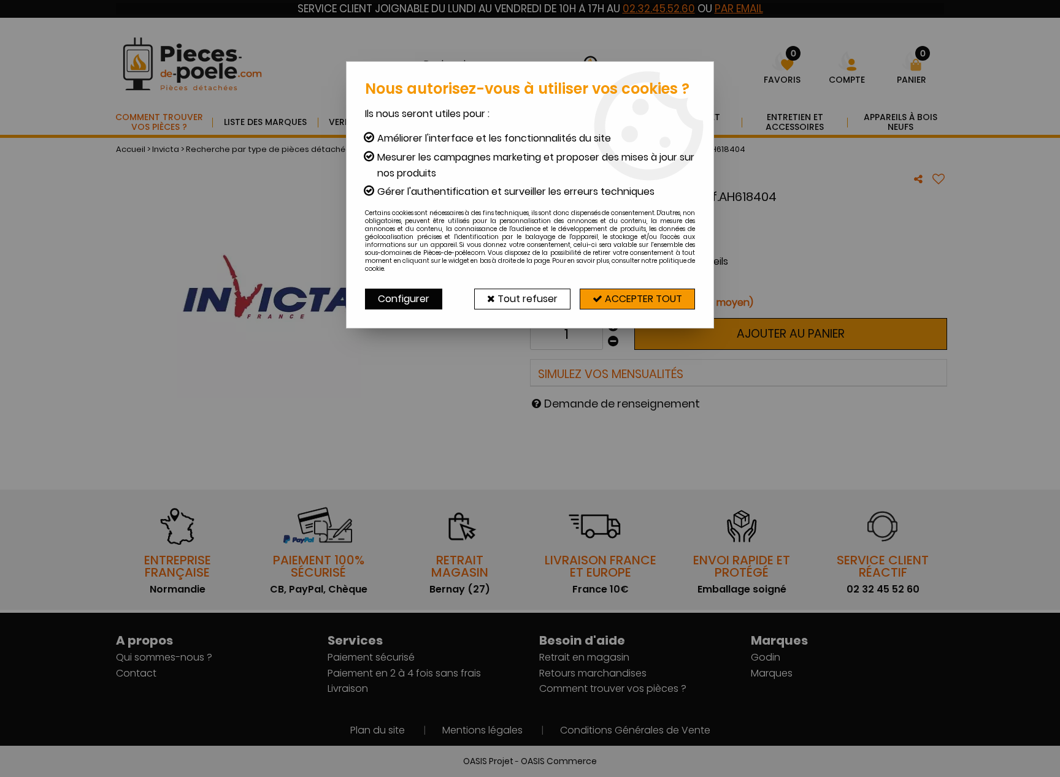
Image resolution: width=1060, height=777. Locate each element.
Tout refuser (526, 299)
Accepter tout (642, 299)
